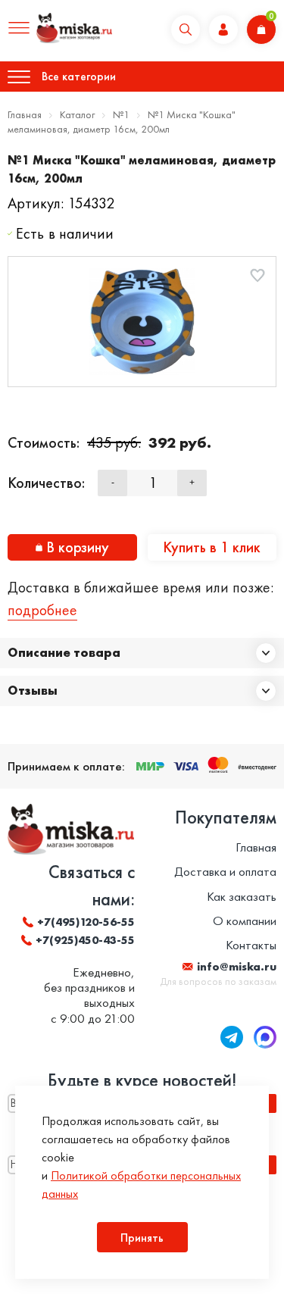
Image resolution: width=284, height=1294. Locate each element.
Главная (25, 114)
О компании (244, 920)
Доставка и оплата (225, 871)
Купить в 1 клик (212, 547)
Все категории (79, 76)
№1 (121, 114)
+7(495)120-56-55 (86, 922)
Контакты (251, 944)
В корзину (77, 547)
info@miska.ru (236, 966)
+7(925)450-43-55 (85, 940)
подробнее (42, 610)
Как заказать (241, 896)
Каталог (77, 114)
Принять (142, 1238)
